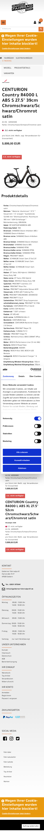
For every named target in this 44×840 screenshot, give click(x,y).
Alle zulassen (22, 452)
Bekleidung (8, 767)
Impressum (6, 653)
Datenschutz (6, 656)
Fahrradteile (8, 762)
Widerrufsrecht (8, 682)
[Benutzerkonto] (35, 22)
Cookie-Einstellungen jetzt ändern (16, 49)
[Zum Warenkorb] (39, 24)
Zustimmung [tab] (8, 376)
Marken (6, 782)
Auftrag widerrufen (31, 826)
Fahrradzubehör (10, 757)
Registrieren (6, 696)
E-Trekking (7, 61)
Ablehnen (22, 468)
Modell (7, 68)
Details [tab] (22, 376)
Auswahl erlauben (22, 460)
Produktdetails (22, 68)
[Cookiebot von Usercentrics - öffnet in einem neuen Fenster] (31, 369)
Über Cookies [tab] (35, 376)
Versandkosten (7, 679)
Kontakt (5, 650)
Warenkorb (6, 673)
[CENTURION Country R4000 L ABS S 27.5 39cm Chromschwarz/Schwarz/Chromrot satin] (22, 177)
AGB (3, 659)
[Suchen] (40, 29)
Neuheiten (7, 777)
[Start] (1, 58)
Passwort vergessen (9, 699)
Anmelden (5, 693)
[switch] (37, 426)
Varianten (9, 74)
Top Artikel (6, 676)
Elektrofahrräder (24, 58)
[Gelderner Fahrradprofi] (22, 7)
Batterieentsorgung (9, 662)
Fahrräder (9, 58)
